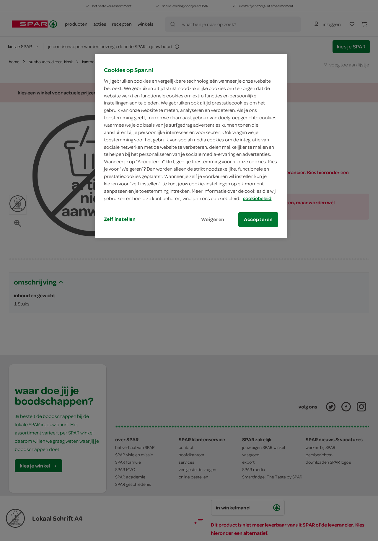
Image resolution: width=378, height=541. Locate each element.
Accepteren (258, 219)
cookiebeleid (257, 198)
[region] (191, 146)
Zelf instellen (120, 219)
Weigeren (213, 219)
